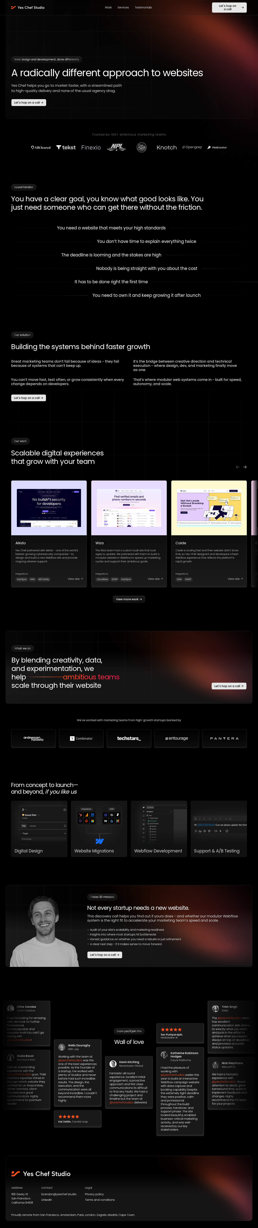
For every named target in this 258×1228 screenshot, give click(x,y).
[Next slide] (245, 467)
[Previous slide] (238, 467)
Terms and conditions (100, 1200)
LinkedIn (46, 1200)
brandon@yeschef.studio (59, 1194)
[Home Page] (28, 7)
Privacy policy (94, 1194)
